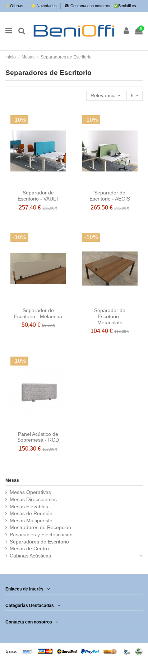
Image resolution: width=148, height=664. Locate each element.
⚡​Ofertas (14, 6)
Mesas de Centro (29, 548)
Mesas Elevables (29, 506)
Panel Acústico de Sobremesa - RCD (38, 437)
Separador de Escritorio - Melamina (38, 313)
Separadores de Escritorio (39, 542)
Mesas (12, 480)
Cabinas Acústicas (30, 556)
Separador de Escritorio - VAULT (38, 196)
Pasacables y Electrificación (41, 534)
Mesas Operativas (30, 492)
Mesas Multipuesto (31, 520)
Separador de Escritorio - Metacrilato (109, 316)
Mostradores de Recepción (40, 527)
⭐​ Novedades (44, 6)
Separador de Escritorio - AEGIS (109, 196)
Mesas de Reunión (31, 513)
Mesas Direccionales (33, 499)
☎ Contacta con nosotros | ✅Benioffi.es (100, 6)
